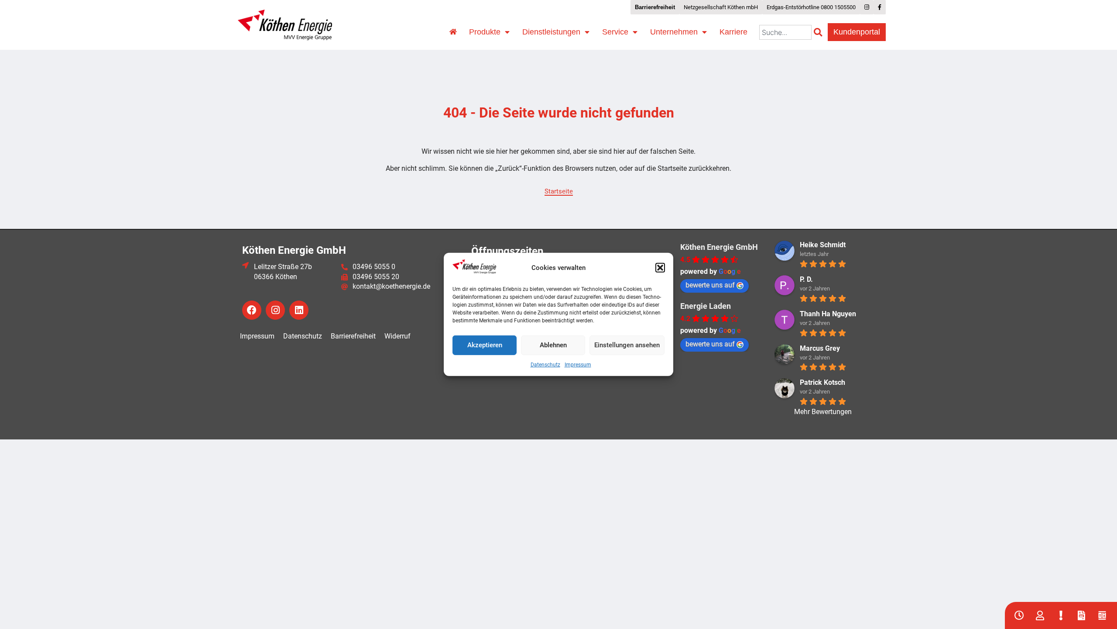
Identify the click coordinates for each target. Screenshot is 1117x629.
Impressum (578, 365)
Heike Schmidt (823, 245)
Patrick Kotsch (822, 382)
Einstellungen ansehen (627, 345)
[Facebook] (251, 310)
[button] (660, 267)
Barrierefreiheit (353, 336)
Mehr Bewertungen (823, 412)
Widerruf (397, 336)
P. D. (806, 279)
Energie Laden (705, 306)
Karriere (733, 32)
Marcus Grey (820, 348)
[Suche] (820, 32)
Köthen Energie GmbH (719, 247)
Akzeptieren (484, 345)
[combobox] (785, 32)
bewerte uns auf (710, 285)
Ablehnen (553, 345)
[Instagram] (275, 310)
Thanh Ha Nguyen (828, 314)
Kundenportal (856, 32)
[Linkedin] (298, 310)
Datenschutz (545, 365)
